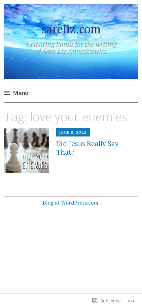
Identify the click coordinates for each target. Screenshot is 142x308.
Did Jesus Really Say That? (87, 147)
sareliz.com (71, 29)
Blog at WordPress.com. (71, 202)
